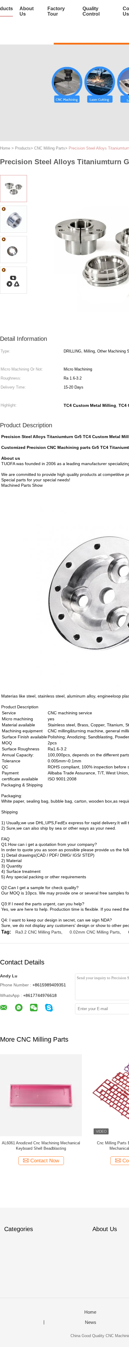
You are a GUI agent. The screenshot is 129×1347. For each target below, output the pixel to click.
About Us (27, 11)
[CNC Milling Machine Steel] (84, 1095)
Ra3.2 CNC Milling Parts (38, 932)
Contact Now (88, 1161)
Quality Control (91, 11)
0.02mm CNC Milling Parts (95, 932)
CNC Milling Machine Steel (84, 1143)
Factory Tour (56, 11)
